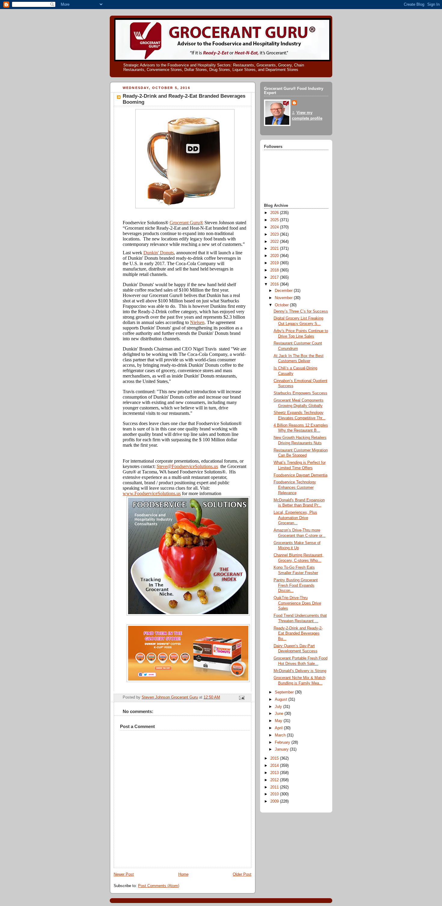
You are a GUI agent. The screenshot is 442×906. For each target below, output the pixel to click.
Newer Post (124, 874)
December (284, 291)
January (282, 749)
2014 (275, 766)
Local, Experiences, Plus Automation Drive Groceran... (295, 517)
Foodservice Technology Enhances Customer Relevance (295, 487)
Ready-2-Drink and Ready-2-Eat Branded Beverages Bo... (298, 633)
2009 (275, 801)
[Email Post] (241, 698)
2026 (275, 213)
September (285, 692)
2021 (275, 248)
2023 (275, 234)
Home (183, 874)
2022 (275, 242)
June (279, 714)
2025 (275, 220)
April (279, 728)
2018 (275, 270)
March (281, 735)
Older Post (242, 874)
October (282, 305)
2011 (275, 787)
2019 (275, 263)
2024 (275, 227)
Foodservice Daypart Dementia (300, 475)
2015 (275, 758)
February (283, 742)
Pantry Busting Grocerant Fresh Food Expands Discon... (296, 585)
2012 (275, 780)
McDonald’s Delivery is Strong (300, 671)
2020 (275, 256)
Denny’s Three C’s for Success (301, 311)
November (284, 298)
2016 (275, 284)
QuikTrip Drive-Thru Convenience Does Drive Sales (297, 603)
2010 (275, 794)
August (281, 699)
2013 (275, 773)
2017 (275, 277)
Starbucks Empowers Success (300, 393)
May (279, 721)
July (279, 707)
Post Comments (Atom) (158, 886)
